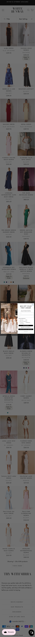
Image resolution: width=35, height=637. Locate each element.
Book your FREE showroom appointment (26, 329)
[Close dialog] (33, 305)
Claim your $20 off (26, 325)
